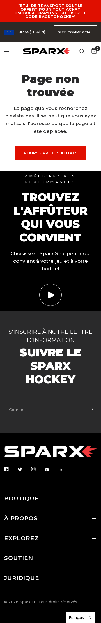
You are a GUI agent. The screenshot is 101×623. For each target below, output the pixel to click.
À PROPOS (21, 518)
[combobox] (80, 617)
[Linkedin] (64, 469)
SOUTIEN (18, 558)
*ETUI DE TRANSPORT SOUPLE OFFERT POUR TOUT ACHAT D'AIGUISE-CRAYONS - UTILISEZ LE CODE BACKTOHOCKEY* (50, 11)
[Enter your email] (91, 409)
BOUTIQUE (21, 498)
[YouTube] (51, 470)
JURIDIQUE (21, 578)
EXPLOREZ (21, 538)
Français (76, 617)
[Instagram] (37, 469)
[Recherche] (82, 51)
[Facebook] (10, 469)
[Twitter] (24, 469)
